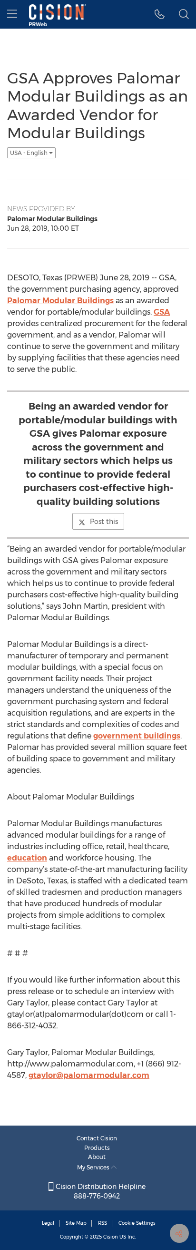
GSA (162, 312)
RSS (102, 1223)
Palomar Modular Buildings (60, 300)
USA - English (29, 152)
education (27, 857)
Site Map (76, 1223)
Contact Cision (97, 1138)
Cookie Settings (137, 1223)
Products (97, 1147)
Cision (110, 1237)
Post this (104, 521)
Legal (48, 1223)
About (97, 1156)
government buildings (136, 735)
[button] (159, 14)
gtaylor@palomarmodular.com (89, 1075)
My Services (94, 1167)
